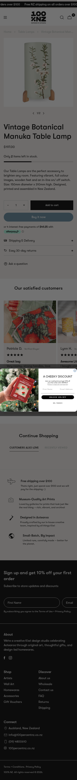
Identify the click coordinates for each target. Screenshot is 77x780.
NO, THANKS (57, 403)
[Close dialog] (75, 371)
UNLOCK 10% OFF (57, 397)
